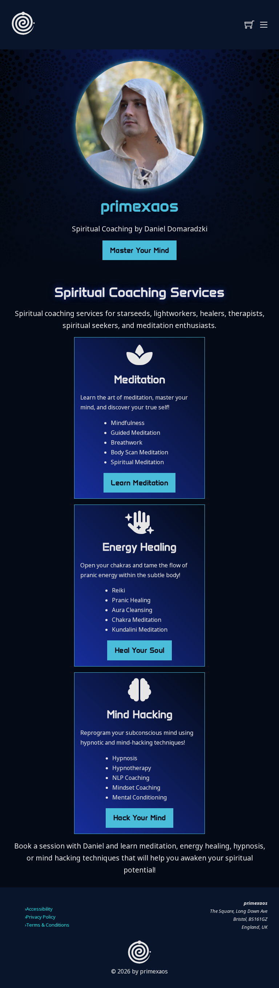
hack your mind (139, 817)
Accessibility (39, 909)
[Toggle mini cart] (249, 24)
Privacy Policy (41, 917)
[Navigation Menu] (263, 25)
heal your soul (140, 650)
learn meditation (139, 482)
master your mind (139, 250)
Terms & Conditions (47, 925)
